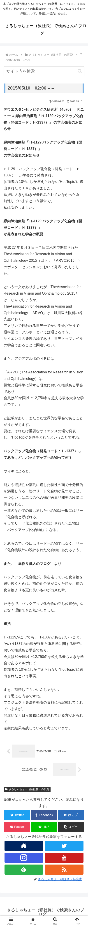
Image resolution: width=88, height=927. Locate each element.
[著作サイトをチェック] (24, 846)
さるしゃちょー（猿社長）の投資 (29, 789)
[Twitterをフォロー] (64, 846)
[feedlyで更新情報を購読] (24, 870)
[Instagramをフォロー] (24, 858)
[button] (80, 71)
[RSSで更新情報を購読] (64, 870)
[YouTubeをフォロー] (64, 858)
